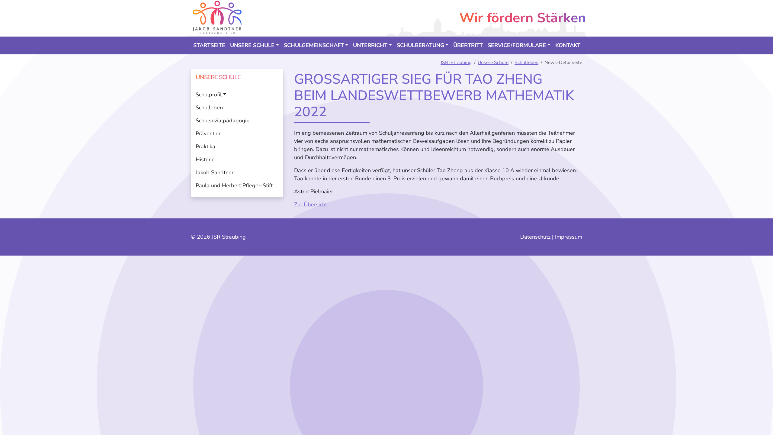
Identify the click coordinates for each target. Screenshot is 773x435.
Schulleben (526, 62)
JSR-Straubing (456, 62)
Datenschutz (535, 236)
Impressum (568, 236)
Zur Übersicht (310, 204)
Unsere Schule (493, 62)
